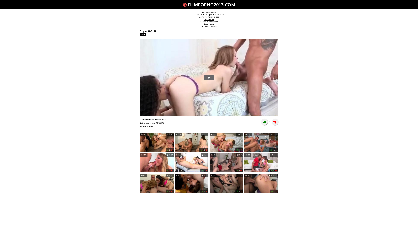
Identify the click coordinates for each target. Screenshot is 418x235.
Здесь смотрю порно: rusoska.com (209, 14)
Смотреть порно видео (209, 17)
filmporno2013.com (211, 5)
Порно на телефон (209, 26)
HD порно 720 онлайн (209, 21)
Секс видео (209, 24)
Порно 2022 (209, 19)
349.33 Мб (160, 123)
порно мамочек (209, 12)
